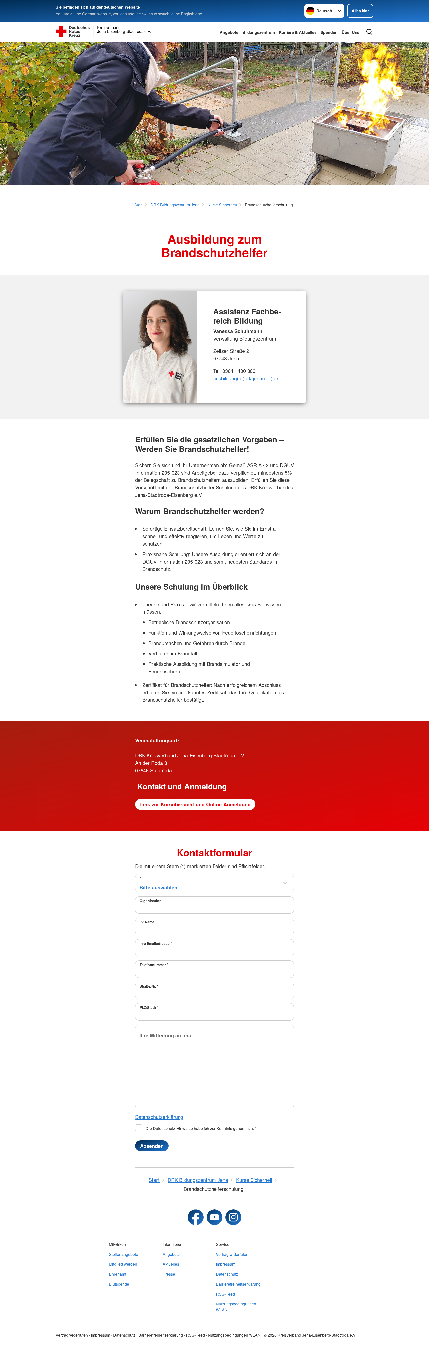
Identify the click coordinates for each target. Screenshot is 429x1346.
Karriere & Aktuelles (298, 32)
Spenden (329, 32)
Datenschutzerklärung (159, 1116)
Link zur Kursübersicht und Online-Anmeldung (195, 804)
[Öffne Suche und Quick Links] (369, 32)
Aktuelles (171, 1264)
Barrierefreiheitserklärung (238, 1284)
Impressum (225, 1264)
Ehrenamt (117, 1274)
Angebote (229, 32)
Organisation (151, 900)
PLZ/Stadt (149, 1007)
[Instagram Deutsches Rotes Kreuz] (233, 1217)
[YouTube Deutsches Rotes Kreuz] (214, 1217)
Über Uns (350, 32)
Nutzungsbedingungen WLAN (236, 1307)
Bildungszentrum (258, 32)
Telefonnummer (154, 964)
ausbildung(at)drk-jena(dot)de (245, 378)
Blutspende (119, 1284)
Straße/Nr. (149, 986)
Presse (169, 1274)
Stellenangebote (123, 1254)
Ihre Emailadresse (156, 943)
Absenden (152, 1145)
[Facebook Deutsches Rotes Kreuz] (196, 1217)
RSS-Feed (225, 1294)
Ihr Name (148, 921)
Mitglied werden (123, 1264)
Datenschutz (227, 1274)
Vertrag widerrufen (232, 1254)
